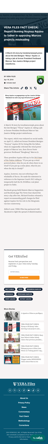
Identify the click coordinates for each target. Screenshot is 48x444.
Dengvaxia (9, 294)
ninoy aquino (10, 299)
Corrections (24, 425)
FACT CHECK (9, 289)
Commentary (24, 411)
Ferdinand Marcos (25, 294)
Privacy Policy (24, 402)
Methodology (24, 420)
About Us (24, 398)
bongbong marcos (34, 289)
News (20, 289)
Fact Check (24, 416)
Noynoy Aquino (25, 299)
